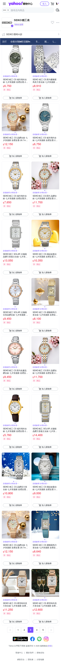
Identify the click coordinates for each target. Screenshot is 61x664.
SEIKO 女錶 (39, 41)
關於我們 (29, 652)
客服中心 (19, 652)
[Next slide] (28, 59)
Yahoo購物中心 (20, 4)
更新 (50, 645)
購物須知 (40, 652)
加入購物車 (17, 97)
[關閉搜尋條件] (8, 10)
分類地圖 (40, 659)
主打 (4, 41)
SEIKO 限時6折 (14, 34)
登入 (44, 3)
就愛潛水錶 (47, 41)
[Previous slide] (4, 59)
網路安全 (21, 659)
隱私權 (30, 659)
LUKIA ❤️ (56, 41)
